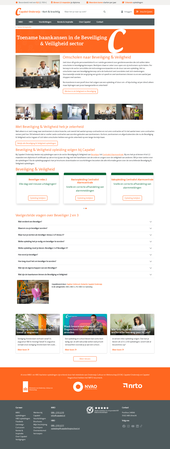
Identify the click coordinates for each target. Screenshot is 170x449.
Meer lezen (22, 350)
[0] (84, 208)
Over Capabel (21, 436)
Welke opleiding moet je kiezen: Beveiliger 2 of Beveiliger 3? (43, 248)
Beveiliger (95, 154)
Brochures (37, 421)
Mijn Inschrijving (40, 424)
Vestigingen (21, 439)
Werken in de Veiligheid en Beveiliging (80, 91)
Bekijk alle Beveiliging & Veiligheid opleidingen (36, 143)
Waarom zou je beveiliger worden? (32, 228)
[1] (86, 208)
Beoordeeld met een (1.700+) (32, 2)
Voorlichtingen (39, 418)
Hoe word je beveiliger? (28, 255)
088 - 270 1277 (57, 425)
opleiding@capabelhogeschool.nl (65, 428)
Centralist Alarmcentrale (113, 154)
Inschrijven (146, 11)
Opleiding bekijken (38, 198)
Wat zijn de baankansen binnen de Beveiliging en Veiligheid (42, 274)
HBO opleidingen (23, 418)
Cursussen (20, 427)
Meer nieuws (85, 359)
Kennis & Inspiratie (24, 27)
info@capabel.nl (58, 415)
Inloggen (128, 12)
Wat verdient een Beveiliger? (30, 222)
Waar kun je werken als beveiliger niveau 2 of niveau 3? (41, 235)
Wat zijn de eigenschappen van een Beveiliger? (37, 268)
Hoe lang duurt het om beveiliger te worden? (37, 261)
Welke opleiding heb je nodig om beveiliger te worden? (41, 241)
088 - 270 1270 (57, 412)
